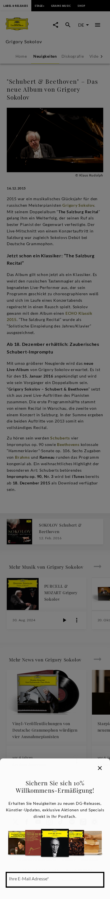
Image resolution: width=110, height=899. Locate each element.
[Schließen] (99, 768)
